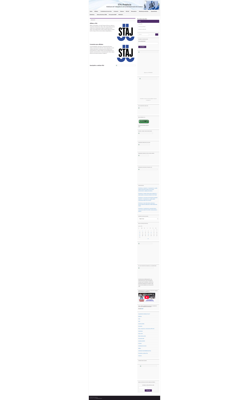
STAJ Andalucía (124, 4)
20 (148, 234)
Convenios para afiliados (96, 44)
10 (139, 232)
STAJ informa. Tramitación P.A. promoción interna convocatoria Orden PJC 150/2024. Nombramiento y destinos (147, 210)
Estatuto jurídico (141, 323)
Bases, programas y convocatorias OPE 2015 (146, 328)
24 (139, 235)
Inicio (91, 11)
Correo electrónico (142, 41)
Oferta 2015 (140, 333)
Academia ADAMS (141, 341)
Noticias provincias (143, 11)
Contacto (116, 11)
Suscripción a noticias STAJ (97, 65)
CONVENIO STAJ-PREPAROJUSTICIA (144, 350)
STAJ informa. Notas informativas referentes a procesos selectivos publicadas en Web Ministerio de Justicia (147, 204)
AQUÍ (142, 308)
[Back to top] (246, 397)
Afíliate (96, 11)
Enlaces (122, 11)
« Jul (148, 238)
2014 (139, 318)
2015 (139, 321)
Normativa (134, 11)
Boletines (92, 14)
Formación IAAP (112, 14)
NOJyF (127, 11)
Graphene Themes (99, 398)
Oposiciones (154, 11)
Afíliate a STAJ (93, 23)
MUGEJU (120, 14)
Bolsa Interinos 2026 (102, 14)
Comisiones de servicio (106, 11)
